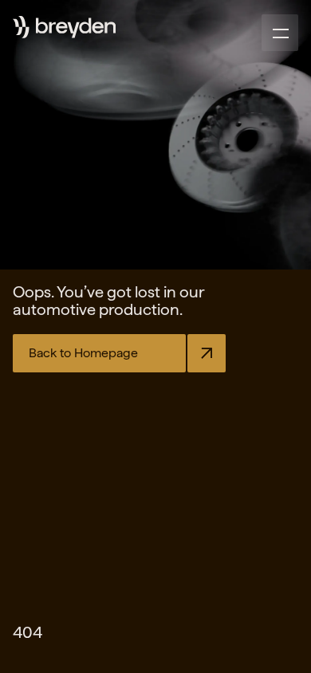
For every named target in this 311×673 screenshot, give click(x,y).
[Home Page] (76, 28)
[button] (280, 32)
